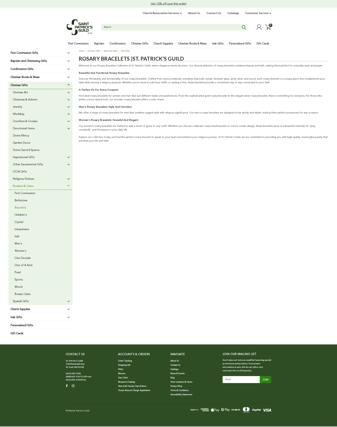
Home (81, 51)
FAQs (120, 369)
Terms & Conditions (179, 390)
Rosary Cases (23, 294)
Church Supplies (20, 309)
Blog (172, 378)
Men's (18, 243)
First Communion (25, 193)
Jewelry (17, 107)
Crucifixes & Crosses (25, 121)
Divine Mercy (21, 135)
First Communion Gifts (24, 53)
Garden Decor (22, 143)
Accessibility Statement (181, 395)
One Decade (23, 258)
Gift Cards (17, 333)
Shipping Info (124, 365)
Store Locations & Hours (181, 382)
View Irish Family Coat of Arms (132, 386)
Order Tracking (125, 361)
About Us (194, 13)
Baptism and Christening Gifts (29, 61)
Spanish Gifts (21, 301)
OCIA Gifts (20, 171)
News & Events (177, 374)
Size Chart (123, 378)
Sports (19, 279)
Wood (18, 287)
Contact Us (213, 13)
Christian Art (20, 92)
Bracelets (20, 207)
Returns (121, 374)
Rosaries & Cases (23, 186)
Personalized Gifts (22, 325)
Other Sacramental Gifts (28, 164)
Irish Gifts (16, 317)
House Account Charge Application (134, 390)
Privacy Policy (176, 386)
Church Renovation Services (161, 13)
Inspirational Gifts (23, 157)
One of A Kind (23, 265)
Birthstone (21, 200)
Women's (20, 251)
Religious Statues (23, 179)
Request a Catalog (126, 382)
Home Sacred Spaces (26, 150)
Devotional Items (24, 128)
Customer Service (257, 13)
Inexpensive (22, 229)
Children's (21, 215)
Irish (17, 236)
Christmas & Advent (25, 99)
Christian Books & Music (25, 77)
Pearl (18, 272)
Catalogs (233, 13)
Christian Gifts (19, 85)
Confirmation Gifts (22, 69)
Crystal (19, 222)
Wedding (18, 114)
